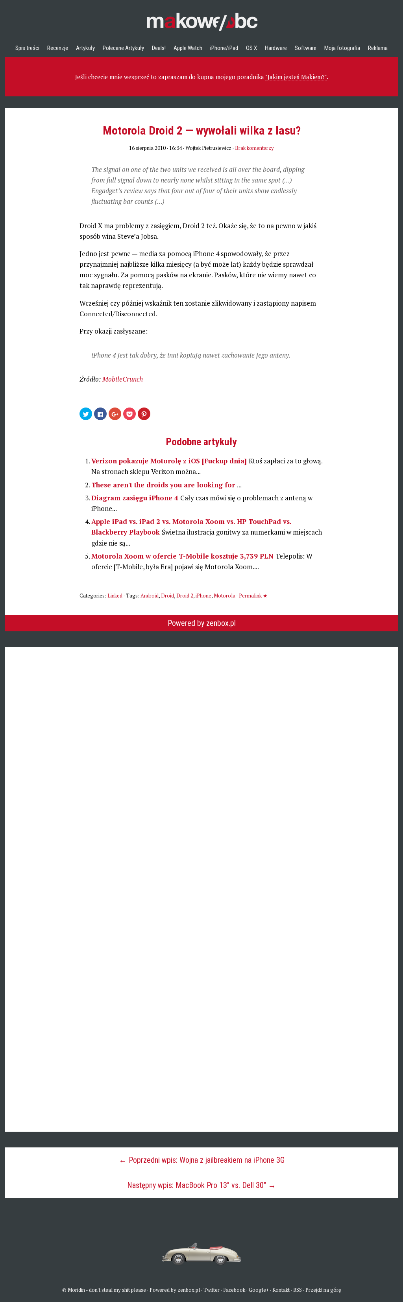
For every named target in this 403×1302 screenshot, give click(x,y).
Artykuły (85, 48)
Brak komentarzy (254, 147)
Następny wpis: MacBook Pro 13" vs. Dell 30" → (201, 1185)
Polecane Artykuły (123, 48)
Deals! (159, 48)
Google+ (259, 1289)
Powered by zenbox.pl (202, 623)
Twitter (211, 1289)
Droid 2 (184, 595)
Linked (114, 595)
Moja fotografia (342, 48)
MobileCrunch (122, 379)
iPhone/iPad (224, 48)
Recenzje (57, 48)
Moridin (76, 1289)
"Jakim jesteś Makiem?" (296, 77)
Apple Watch (188, 48)
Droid (167, 595)
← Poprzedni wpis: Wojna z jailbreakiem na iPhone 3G (202, 1160)
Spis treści (27, 48)
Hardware (276, 48)
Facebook (234, 1289)
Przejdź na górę (323, 1289)
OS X (251, 48)
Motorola (224, 595)
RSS (297, 1289)
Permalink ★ (253, 595)
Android (149, 595)
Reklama (378, 48)
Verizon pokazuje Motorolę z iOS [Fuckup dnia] (170, 460)
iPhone (203, 595)
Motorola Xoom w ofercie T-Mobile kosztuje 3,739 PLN (183, 556)
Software (305, 48)
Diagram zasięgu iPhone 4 (135, 497)
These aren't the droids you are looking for (164, 484)
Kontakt (281, 1289)
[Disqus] (201, 765)
